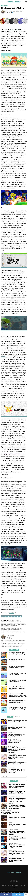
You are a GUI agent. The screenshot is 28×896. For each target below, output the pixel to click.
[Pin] (17, 616)
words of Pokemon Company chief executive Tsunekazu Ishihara (13, 354)
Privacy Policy (23, 885)
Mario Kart (10, 623)
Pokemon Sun (13, 625)
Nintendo (22, 623)
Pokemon (23, 624)
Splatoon (19, 628)
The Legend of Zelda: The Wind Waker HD (11, 632)
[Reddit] (8, 616)
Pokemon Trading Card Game (9, 628)
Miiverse (17, 623)
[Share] (2, 616)
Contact (16, 885)
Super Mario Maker (18, 629)
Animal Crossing (14, 620)
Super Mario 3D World (7, 629)
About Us (4, 885)
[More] (20, 616)
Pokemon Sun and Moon (7, 627)
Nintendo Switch (13, 624)
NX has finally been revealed (14, 29)
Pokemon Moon (5, 625)
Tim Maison (9, 12)
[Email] (14, 616)
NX (19, 624)
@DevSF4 (11, 613)
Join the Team (10, 885)
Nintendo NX (5, 624)
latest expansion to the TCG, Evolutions (13, 453)
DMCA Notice (14, 887)
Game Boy (4, 623)
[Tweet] (5, 616)
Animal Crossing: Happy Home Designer (11, 621)
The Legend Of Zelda (6, 630)
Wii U (23, 632)
